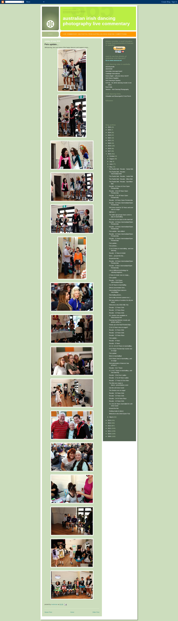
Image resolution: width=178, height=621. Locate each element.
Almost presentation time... (117, 287)
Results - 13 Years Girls (116, 313)
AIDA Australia (110, 66)
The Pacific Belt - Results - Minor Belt (121, 179)
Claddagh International (113, 73)
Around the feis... (114, 258)
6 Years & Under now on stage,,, (119, 275)
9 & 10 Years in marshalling (117, 285)
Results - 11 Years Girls (116, 330)
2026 (109, 127)
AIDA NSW (109, 69)
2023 (109, 135)
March (111, 417)
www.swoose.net (116, 60)
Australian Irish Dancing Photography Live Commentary (96, 21)
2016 (109, 154)
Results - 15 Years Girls (116, 396)
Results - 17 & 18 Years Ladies (119, 378)
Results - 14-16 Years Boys (118, 398)
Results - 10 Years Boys (116, 335)
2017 (109, 151)
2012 (109, 428)
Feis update (112, 277)
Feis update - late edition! (117, 231)
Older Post (96, 612)
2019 (109, 146)
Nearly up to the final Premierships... (120, 324)
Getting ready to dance (116, 411)
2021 (109, 140)
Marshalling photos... (115, 295)
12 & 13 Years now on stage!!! (118, 327)
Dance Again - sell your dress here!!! (117, 76)
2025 (109, 130)
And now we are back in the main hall (120, 219)
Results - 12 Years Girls (116, 307)
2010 (109, 433)
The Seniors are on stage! (117, 390)
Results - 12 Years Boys (116, 310)
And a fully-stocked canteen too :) (119, 297)
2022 (109, 138)
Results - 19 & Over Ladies (117, 375)
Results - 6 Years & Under (117, 253)
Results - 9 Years (114, 340)
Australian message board (114, 71)
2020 (109, 143)
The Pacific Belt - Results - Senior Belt (121, 169)
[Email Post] (65, 604)
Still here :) (112, 212)
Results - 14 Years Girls (116, 401)
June (111, 164)
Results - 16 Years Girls (116, 393)
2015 (109, 420)
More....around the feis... (116, 256)
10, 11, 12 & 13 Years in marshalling (120, 346)
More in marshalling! (115, 356)
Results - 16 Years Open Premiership (121, 200)
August (111, 159)
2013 (109, 426)
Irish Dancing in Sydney (113, 80)
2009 (109, 436)
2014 (109, 423)
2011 (109, 431)
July (110, 161)
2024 (109, 132)
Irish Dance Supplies (112, 78)
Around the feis (114, 408)
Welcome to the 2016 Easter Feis (119, 413)
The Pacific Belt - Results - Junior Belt (121, 176)
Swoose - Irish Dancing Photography (117, 89)
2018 (109, 148)
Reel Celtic (109, 87)
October (112, 156)
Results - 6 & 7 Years (115, 368)
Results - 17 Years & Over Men (119, 380)
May (111, 167)
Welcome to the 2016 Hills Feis (118, 305)
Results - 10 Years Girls (116, 332)
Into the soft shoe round (116, 388)
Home (72, 612)
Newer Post (48, 612)
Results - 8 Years (114, 343)
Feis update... (113, 243)
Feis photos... (113, 246)
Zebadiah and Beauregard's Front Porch (118, 96)
